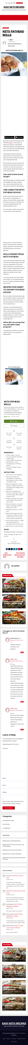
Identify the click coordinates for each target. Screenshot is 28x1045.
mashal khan (15, 590)
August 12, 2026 (9, 991)
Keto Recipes (7, 583)
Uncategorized (6, 828)
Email (4, 785)
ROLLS (11, 142)
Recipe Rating (6, 744)
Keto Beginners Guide (8, 820)
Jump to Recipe (10, 137)
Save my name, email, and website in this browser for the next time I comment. (13, 802)
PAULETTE (9, 890)
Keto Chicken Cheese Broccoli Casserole (19, 555)
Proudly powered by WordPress (9, 1033)
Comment (5, 748)
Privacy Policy (14, 1041)
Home (4, 1038)
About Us (8, 1038)
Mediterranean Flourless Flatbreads (12, 853)
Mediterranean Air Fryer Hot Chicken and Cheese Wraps (14, 973)
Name (4, 778)
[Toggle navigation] (14, 17)
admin (11, 39)
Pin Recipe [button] (14, 425)
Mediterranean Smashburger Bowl (11, 840)
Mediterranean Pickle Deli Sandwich (12, 850)
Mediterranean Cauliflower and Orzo (12, 587)
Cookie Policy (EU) (21, 1038)
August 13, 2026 (9, 959)
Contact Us (13, 1038)
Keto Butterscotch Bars (7, 555)
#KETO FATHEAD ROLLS (14, 43)
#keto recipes (11, 45)
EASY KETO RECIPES (14, 7)
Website (5, 792)
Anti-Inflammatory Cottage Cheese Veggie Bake (14, 619)
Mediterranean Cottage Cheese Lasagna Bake (13, 602)
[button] (25, 17)
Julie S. (12, 659)
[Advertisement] (14, 92)
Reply (22, 652)
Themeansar (13, 1035)
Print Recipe (20, 137)
